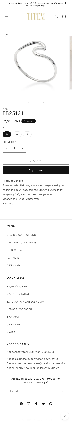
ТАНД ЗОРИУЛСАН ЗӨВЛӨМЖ (25, 301)
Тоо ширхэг (9, 141)
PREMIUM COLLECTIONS (22, 242)
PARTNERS (13, 257)
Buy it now (36, 170)
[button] (6, 16)
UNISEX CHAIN (15, 250)
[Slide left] (28, 102)
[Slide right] (43, 102)
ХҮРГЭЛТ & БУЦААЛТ (20, 294)
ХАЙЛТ (11, 332)
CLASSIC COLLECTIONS (21, 234)
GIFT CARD (13, 265)
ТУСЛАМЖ (13, 316)
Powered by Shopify (44, 420)
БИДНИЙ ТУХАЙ (17, 286)
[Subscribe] (61, 391)
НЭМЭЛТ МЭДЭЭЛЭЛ (19, 309)
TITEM (30, 420)
